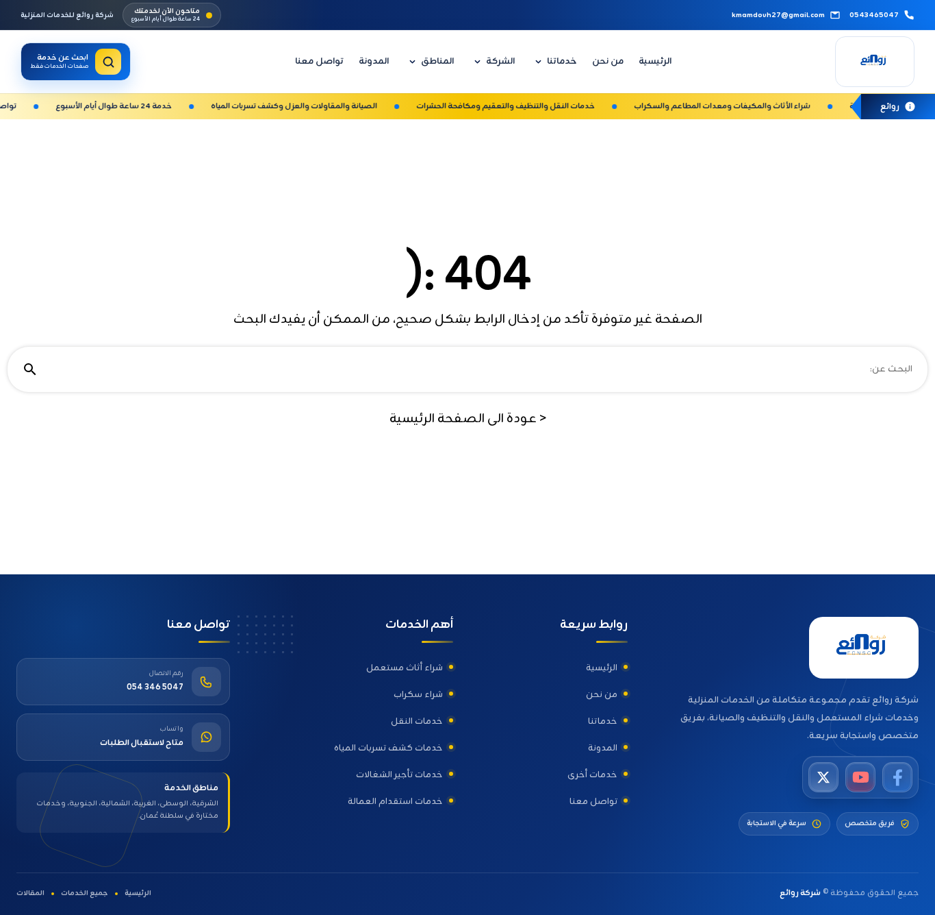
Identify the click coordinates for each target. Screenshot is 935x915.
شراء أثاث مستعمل (404, 668)
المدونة (374, 61)
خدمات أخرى (592, 775)
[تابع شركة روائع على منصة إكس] (823, 777)
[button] (539, 62)
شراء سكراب (418, 694)
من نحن (608, 61)
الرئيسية (655, 61)
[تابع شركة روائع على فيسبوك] (897, 777)
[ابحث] (30, 369)
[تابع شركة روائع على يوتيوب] (860, 777)
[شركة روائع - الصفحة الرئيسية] (874, 61)
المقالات (30, 893)
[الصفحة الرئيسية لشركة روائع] (864, 648)
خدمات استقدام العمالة (395, 801)
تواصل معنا (319, 61)
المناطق (437, 61)
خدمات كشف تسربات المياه (388, 748)
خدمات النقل (417, 721)
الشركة (500, 61)
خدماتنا (562, 61)
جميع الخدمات (84, 893)
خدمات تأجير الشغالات (399, 775)
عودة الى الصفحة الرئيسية (467, 418)
